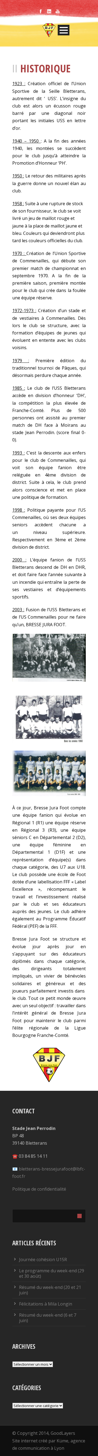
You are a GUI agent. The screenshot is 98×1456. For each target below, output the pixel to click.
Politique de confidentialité (39, 1189)
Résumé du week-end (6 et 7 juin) (47, 1317)
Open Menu (63, 30)
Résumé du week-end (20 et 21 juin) (50, 1290)
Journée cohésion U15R (43, 1260)
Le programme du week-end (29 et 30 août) (51, 1273)
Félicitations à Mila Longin (45, 1304)
